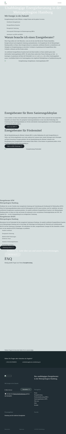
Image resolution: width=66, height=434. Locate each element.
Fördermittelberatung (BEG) (41, 397)
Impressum (21, 429)
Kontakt (36, 405)
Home (35, 393)
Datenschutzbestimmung (19, 394)
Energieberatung (38, 395)
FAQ (32, 350)
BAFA (41, 56)
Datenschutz (7, 429)
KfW (35, 56)
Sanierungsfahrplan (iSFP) (40, 399)
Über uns (36, 401)
